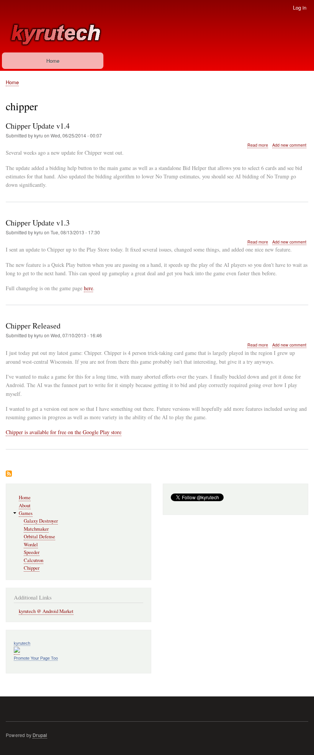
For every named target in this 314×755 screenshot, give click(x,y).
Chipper (31, 568)
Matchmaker (36, 529)
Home (52, 60)
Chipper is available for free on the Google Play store (63, 432)
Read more (257, 145)
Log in (299, 7)
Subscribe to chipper (9, 474)
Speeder (31, 552)
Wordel (31, 544)
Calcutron (33, 560)
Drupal (40, 735)
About (25, 505)
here (88, 288)
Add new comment (289, 145)
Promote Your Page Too (36, 658)
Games (26, 513)
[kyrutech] (17, 651)
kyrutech (22, 643)
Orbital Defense (39, 536)
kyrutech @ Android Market (46, 611)
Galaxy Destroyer (41, 521)
